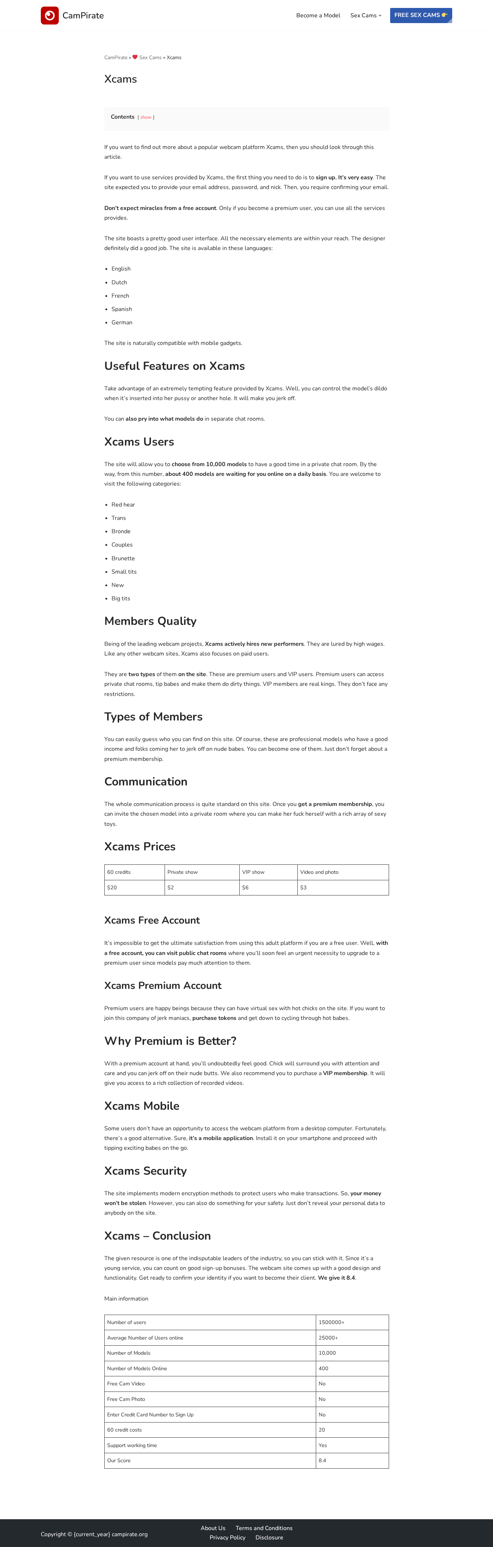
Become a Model (318, 15)
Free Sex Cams (417, 15)
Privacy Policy (227, 1538)
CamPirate (115, 57)
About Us (213, 1528)
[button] (380, 15)
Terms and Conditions (264, 1528)
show (146, 117)
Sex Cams (150, 57)
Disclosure (269, 1538)
